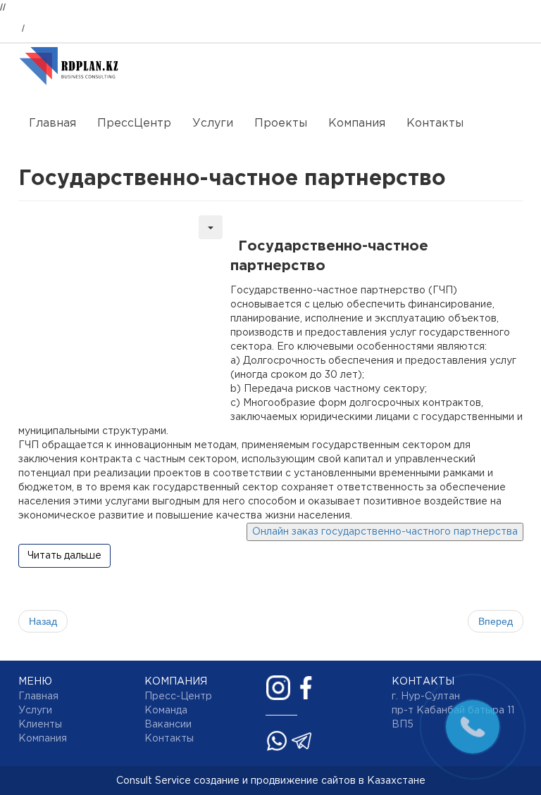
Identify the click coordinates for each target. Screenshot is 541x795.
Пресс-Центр (178, 696)
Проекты (280, 123)
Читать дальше (64, 556)
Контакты (435, 123)
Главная (52, 123)
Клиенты (40, 724)
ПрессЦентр (134, 123)
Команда (165, 710)
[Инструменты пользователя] (211, 227)
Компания (356, 123)
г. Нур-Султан (426, 696)
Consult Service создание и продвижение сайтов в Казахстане (270, 781)
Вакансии (168, 724)
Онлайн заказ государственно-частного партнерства (385, 532)
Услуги (212, 123)
